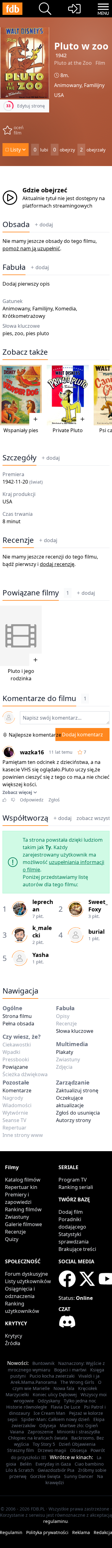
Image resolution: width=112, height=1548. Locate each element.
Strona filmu (17, 1016)
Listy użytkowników (28, 1281)
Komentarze (16, 1090)
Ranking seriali (75, 1187)
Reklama (81, 1532)
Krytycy (13, 1335)
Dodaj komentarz (82, 734)
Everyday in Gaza (53, 1464)
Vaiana (17, 1432)
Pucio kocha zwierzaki (52, 1376)
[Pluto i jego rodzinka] (21, 636)
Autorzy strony (73, 1120)
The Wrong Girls (77, 1382)
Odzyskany (49, 1401)
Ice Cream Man (49, 1413)
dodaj (46, 224)
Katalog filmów (22, 1179)
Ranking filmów (23, 1209)
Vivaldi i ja (89, 1376)
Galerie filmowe (23, 1224)
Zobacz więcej (17, 792)
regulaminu (55, 1521)
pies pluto (37, 333)
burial (96, 931)
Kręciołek (87, 1388)
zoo (19, 333)
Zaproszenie (40, 1432)
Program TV (72, 1179)
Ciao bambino (89, 1464)
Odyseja (47, 1425)
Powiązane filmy (30, 593)
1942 (61, 55)
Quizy (11, 1239)
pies (7, 333)
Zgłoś (54, 800)
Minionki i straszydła (78, 1432)
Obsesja (78, 1450)
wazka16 (32, 752)
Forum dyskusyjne (26, 1273)
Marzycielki (17, 1394)
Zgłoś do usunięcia (78, 1112)
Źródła (12, 1343)
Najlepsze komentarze (35, 734)
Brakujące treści (77, 1249)
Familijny (94, 85)
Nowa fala (64, 1388)
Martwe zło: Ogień (79, 1425)
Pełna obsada (18, 1023)
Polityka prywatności (47, 1532)
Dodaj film (70, 1211)
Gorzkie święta (45, 1476)
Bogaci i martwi (70, 1370)
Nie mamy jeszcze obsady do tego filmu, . (49, 245)
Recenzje (18, 540)
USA (59, 95)
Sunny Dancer (78, 1476)
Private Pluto (68, 430)
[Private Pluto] (67, 395)
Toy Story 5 (44, 1444)
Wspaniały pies (20, 430)
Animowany (68, 85)
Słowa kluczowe (74, 1031)
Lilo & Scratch (20, 1470)
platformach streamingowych (57, 205)
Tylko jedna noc (80, 1401)
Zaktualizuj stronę (77, 1090)
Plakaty (64, 1052)
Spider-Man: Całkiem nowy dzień (55, 1419)
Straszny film (20, 1450)
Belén (26, 1464)
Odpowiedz (32, 800)
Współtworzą (25, 818)
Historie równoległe (26, 1407)
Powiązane (15, 1066)
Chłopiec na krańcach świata (38, 1438)
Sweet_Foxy (98, 905)
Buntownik (43, 1363)
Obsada (16, 224)
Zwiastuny (17, 1216)
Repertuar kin (21, 1187)
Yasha (40, 954)
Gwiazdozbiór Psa (56, 1470)
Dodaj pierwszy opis (26, 283)
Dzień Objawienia (77, 1444)
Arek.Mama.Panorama (34, 1382)
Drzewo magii (52, 1450)
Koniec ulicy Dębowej (55, 1394)
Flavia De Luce (65, 1407)
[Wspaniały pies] (21, 395)
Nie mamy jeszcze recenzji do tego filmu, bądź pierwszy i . (50, 560)
